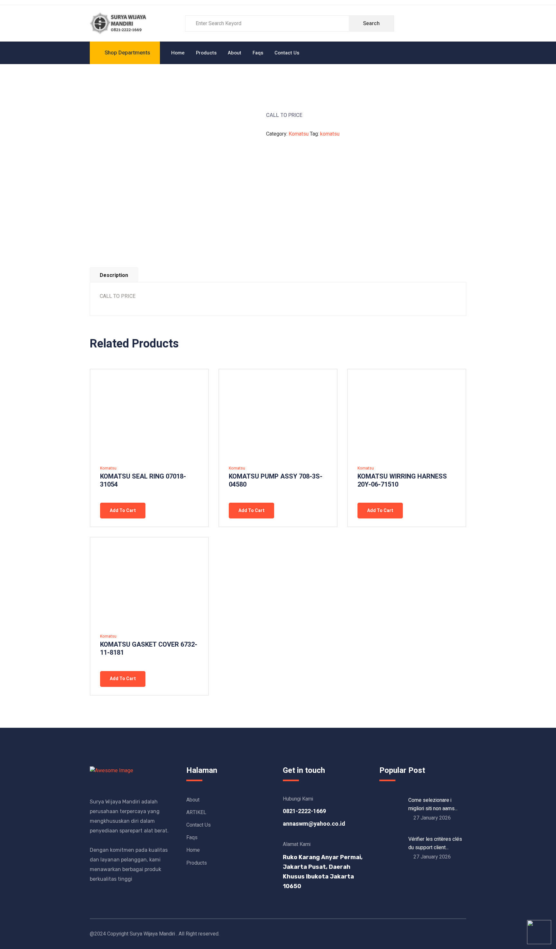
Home (178, 52)
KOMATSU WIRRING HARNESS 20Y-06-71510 (402, 480)
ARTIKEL (196, 812)
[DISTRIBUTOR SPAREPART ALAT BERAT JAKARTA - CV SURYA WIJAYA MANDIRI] (119, 23)
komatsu (329, 134)
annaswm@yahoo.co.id (314, 824)
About (234, 52)
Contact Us (286, 52)
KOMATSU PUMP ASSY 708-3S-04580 (275, 480)
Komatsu (299, 134)
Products (206, 52)
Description (114, 275)
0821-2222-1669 (304, 811)
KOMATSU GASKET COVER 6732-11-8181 (148, 648)
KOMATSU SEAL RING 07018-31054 (143, 480)
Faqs (258, 52)
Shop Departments (127, 53)
